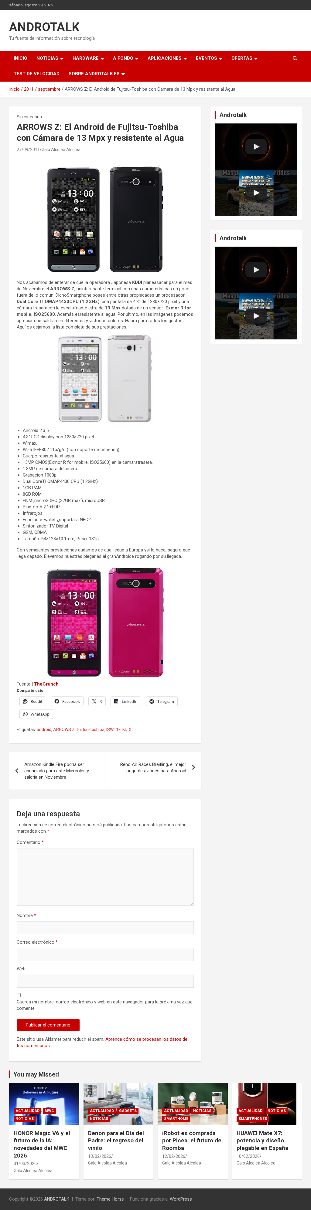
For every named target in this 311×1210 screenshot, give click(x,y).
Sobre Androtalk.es (94, 73)
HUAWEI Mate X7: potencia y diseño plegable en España (262, 1140)
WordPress (181, 1199)
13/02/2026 (99, 1156)
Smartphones (252, 1119)
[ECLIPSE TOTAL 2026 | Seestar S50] (256, 146)
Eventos (206, 58)
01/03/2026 (25, 1163)
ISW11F (113, 729)
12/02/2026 (173, 1156)
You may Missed (36, 1074)
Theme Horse (110, 1199)
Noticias (47, 58)
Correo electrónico (37, 942)
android (44, 729)
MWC (49, 1111)
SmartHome (176, 1119)
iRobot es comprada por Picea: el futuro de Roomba (191, 1140)
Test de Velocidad (37, 73)
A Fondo (123, 58)
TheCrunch (46, 684)
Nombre (26, 915)
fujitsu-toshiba (90, 729)
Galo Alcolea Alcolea (61, 149)
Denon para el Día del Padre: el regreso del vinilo (116, 1140)
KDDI (126, 729)
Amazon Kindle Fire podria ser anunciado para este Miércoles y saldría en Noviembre (56, 771)
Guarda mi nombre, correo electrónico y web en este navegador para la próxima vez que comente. (105, 1005)
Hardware (86, 58)
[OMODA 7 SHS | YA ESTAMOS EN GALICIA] (256, 193)
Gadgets (128, 1111)
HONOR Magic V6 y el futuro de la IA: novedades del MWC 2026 (42, 1144)
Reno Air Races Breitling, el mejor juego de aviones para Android (153, 768)
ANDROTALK (44, 27)
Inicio (20, 58)
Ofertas (241, 58)
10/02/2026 (248, 1156)
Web (21, 969)
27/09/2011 (28, 149)
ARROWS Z (64, 729)
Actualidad (27, 1111)
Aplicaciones (165, 58)
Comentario (30, 842)
